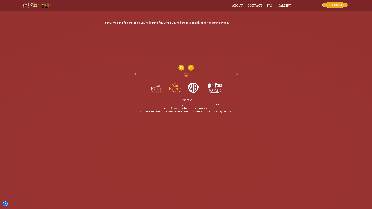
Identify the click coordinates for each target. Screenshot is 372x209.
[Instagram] (191, 68)
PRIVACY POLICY (186, 100)
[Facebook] (181, 68)
